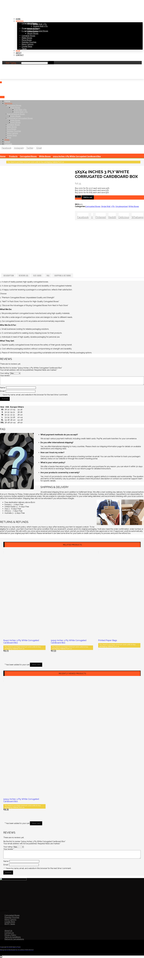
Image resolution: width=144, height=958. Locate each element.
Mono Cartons (10, 920)
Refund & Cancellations (14, 939)
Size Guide (37, 275)
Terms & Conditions (12, 937)
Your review (5, 375)
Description (8, 275)
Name (3, 388)
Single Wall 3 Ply (108, 206)
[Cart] (1, 78)
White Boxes (133, 206)
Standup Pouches (11, 917)
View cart (36, 665)
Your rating (5, 373)
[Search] (51, 62)
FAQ (48, 275)
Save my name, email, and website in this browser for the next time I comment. (35, 395)
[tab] (8, 275)
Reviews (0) (23, 275)
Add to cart (87, 197)
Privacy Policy (10, 935)
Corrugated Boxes (92, 206)
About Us (8, 931)
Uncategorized (121, 206)
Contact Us (9, 933)
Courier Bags (9, 922)
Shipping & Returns (62, 275)
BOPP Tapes (9, 924)
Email (3, 391)
